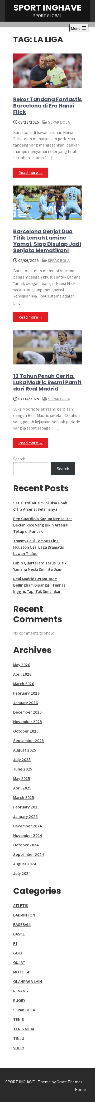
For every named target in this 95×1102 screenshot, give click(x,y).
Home (80, 1089)
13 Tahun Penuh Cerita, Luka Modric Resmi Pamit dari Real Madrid (47, 382)
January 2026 (25, 702)
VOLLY (18, 1048)
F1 (15, 943)
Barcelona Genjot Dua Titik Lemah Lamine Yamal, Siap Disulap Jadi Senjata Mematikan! (47, 241)
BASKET (20, 934)
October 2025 (26, 731)
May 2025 (21, 778)
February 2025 (26, 807)
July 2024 (22, 873)
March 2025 (23, 797)
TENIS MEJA (23, 1029)
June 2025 (22, 769)
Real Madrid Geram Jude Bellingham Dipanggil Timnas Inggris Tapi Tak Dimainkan (39, 585)
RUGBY (19, 1000)
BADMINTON (24, 915)
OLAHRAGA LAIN (27, 981)
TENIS (18, 1019)
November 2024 (27, 835)
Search (19, 459)
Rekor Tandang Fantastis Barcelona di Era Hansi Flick (47, 106)
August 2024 (24, 864)
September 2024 (28, 854)
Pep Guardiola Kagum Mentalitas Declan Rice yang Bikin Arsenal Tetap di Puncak (42, 525)
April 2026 (22, 674)
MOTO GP (21, 972)
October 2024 (26, 845)
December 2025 (27, 712)
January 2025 (25, 816)
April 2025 (22, 788)
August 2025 (24, 750)
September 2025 (28, 740)
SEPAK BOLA (59, 122)
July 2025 (22, 759)
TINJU (18, 1038)
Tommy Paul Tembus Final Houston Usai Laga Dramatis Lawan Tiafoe (38, 547)
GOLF (18, 953)
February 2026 (26, 693)
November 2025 (27, 721)
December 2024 (27, 826)
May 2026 (21, 664)
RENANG (20, 991)
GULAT (19, 962)
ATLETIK (20, 905)
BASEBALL (22, 924)
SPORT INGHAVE (47, 7)
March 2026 (23, 683)
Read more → (30, 172)
